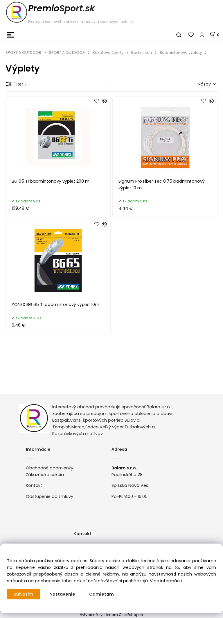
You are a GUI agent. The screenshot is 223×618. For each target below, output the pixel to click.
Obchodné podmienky (49, 468)
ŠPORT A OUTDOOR (23, 52)
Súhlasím (23, 594)
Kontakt (34, 485)
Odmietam (101, 594)
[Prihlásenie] (202, 35)
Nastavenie (62, 594)
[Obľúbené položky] (191, 35)
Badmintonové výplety (181, 52)
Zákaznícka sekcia (45, 475)
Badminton (141, 52)
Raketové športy (108, 52)
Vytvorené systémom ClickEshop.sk (111, 614)
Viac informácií (166, 581)
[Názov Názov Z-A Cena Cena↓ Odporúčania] (197, 84)
